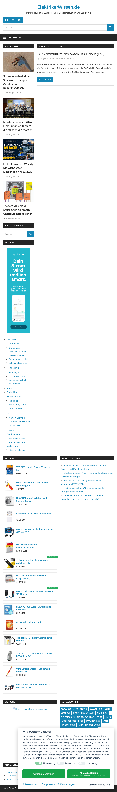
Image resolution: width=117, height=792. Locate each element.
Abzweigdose (67, 709)
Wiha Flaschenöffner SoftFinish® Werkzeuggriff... (32, 484)
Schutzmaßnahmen (18, 363)
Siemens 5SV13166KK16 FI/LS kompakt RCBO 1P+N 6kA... (34, 654)
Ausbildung (81, 709)
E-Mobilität (12, 392)
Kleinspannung (68, 725)
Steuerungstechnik (18, 359)
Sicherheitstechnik (17, 380)
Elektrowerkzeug (17, 450)
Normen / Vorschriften (20, 421)
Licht (80, 725)
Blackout (65, 713)
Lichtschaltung (92, 725)
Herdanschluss (93, 721)
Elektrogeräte (15, 372)
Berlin (108, 709)
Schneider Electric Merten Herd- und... (34, 513)
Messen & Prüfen (17, 355)
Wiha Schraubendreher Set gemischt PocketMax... (33, 670)
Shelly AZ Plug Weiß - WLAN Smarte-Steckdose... (34, 608)
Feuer (99, 717)
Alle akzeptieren (88, 774)
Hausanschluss (68, 721)
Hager (108, 717)
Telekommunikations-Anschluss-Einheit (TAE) (70, 54)
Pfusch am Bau (16, 408)
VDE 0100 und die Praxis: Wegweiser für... (33, 468)
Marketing (91, 763)
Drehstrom (102, 713)
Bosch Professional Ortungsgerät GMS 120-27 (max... (34, 592)
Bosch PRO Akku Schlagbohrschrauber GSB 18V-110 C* (34, 530)
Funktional (70, 763)
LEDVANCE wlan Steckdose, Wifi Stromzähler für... (31, 499)
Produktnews (15, 425)
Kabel (105, 721)
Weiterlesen (45, 79)
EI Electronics (68, 717)
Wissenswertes (14, 396)
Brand (76, 713)
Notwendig (49, 763)
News (9, 413)
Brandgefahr (87, 713)
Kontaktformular (15, 779)
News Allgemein (17, 417)
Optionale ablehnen (43, 773)
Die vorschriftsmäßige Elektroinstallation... (26, 546)
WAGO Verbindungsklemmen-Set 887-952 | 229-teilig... (34, 577)
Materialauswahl (17, 438)
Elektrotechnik (14, 343)
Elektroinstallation (18, 351)
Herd (80, 721)
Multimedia (14, 383)
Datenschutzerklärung (17, 775)
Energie (10, 388)
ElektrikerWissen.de (58, 7)
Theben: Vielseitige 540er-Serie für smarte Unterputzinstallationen (17, 209)
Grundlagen (14, 348)
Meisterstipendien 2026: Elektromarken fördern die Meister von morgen (17, 125)
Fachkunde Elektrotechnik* (29, 622)
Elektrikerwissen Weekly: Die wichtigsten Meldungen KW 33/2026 (18, 167)
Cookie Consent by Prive (99, 785)
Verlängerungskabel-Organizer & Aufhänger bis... (32, 561)
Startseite (11, 339)
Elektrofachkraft (85, 717)
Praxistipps (14, 400)
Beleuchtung (96, 709)
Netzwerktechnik (66, 59)
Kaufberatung (13, 434)
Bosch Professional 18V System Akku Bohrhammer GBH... (33, 685)
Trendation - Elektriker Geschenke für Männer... (34, 639)
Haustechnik (13, 367)
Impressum (12, 772)
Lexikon (10, 430)
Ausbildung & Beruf (18, 404)
